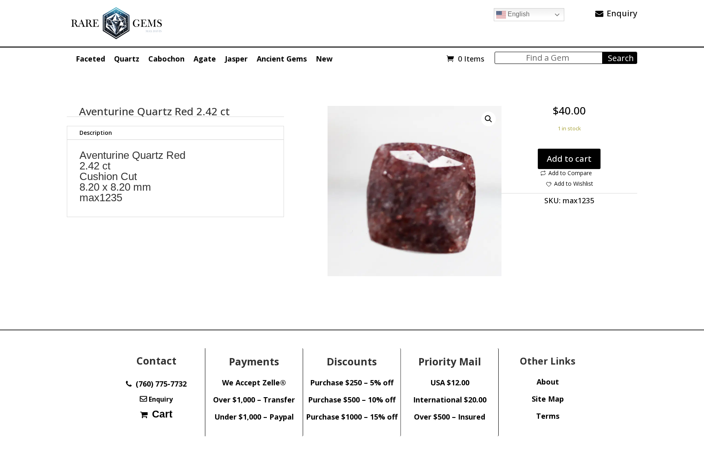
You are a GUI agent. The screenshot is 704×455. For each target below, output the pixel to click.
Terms (547, 416)
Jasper (236, 59)
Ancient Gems (282, 59)
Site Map (548, 399)
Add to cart (569, 158)
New (324, 59)
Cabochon (166, 59)
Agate (205, 59)
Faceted (90, 59)
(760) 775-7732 (159, 384)
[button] (488, 119)
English (518, 14)
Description (95, 132)
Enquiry (622, 13)
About (548, 382)
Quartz (126, 59)
